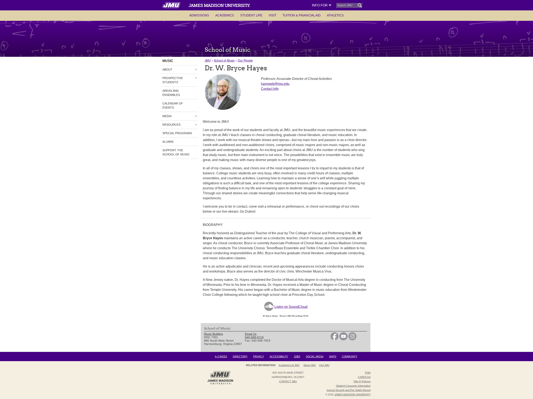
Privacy (258, 356)
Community (349, 356)
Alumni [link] (167, 141)
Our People (245, 60)
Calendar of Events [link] (172, 105)
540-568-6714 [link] (254, 337)
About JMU (309, 365)
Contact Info (270, 88)
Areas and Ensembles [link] (171, 93)
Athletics (335, 15)
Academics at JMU (289, 365)
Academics (224, 15)
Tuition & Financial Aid (302, 15)
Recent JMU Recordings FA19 (294, 316)
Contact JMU (288, 381)
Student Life (251, 15)
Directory (240, 356)
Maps (332, 356)
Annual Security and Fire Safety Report (349, 390)
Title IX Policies (362, 381)
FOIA (368, 372)
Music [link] (167, 61)
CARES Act (364, 377)
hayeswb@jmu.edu (275, 84)
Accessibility (279, 356)
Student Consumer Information (353, 385)
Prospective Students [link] (172, 80)
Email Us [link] (251, 334)
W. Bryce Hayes (270, 316)
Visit (272, 15)
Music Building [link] (213, 334)
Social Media (315, 356)
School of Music (224, 60)
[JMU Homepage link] (220, 383)
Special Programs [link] (177, 133)
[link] (334, 339)
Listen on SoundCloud (291, 307)
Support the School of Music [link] (176, 152)
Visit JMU (324, 365)
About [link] (167, 69)
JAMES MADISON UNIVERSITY (352, 394)
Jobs (297, 356)
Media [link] (167, 116)
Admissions (199, 15)
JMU (208, 60)
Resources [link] (171, 124)
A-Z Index (221, 356)
